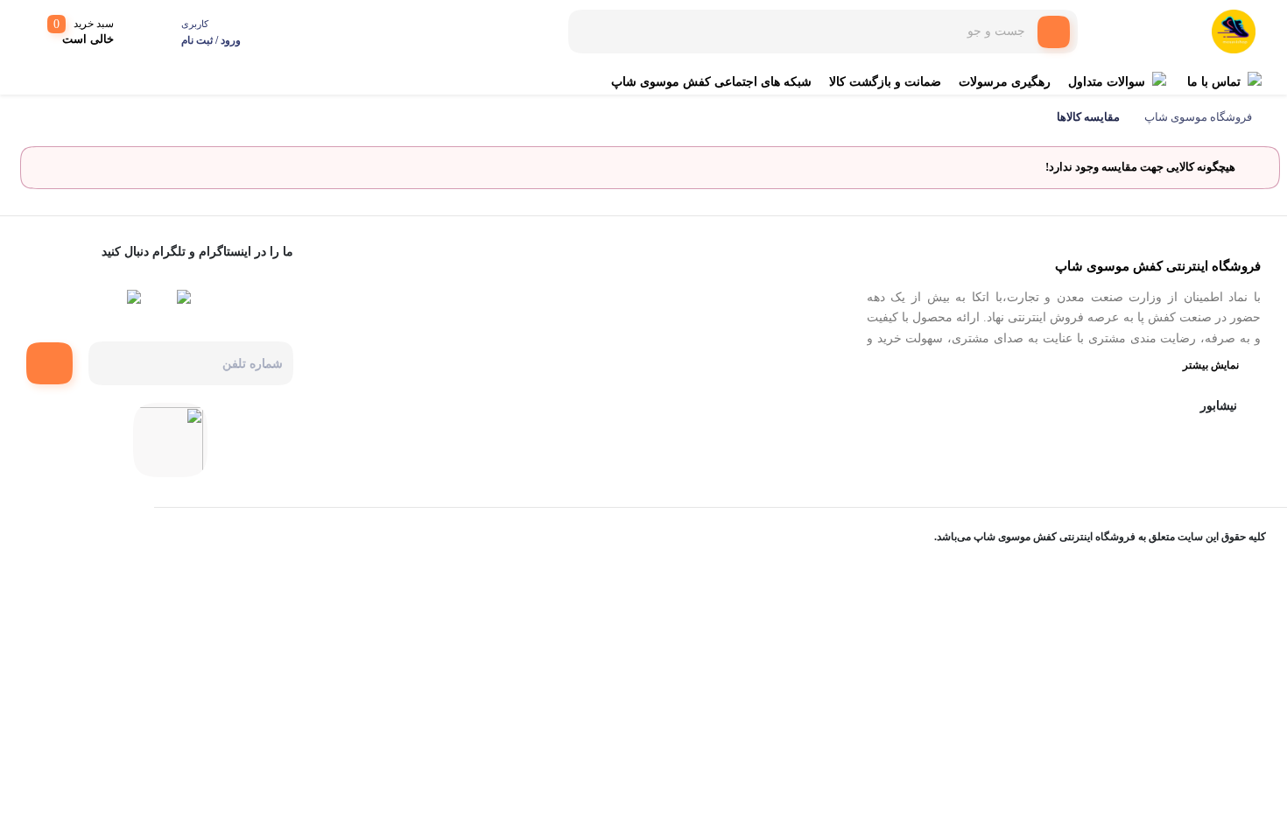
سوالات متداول (1106, 81)
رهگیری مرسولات (1005, 81)
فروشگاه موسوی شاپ (1198, 116)
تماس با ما (1214, 81)
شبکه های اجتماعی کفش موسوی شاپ (711, 81)
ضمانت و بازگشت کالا (885, 81)
